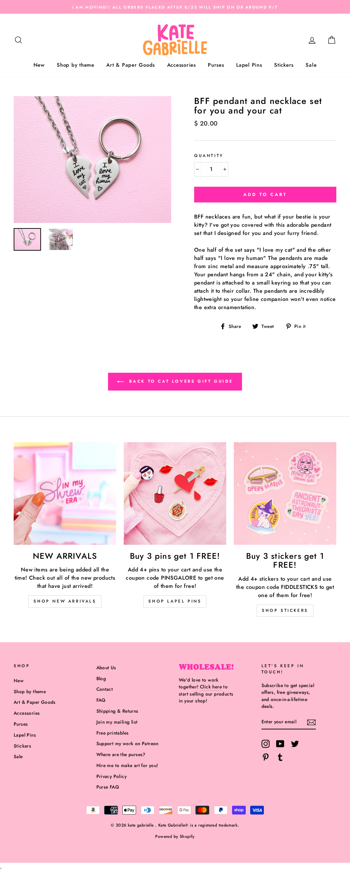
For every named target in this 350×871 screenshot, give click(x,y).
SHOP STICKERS (285, 610)
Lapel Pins (249, 65)
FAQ (101, 700)
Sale (311, 65)
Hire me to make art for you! (127, 765)
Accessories (181, 65)
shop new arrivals (64, 601)
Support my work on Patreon (127, 743)
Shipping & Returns (117, 711)
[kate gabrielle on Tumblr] (280, 757)
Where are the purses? (121, 754)
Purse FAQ (107, 786)
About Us (106, 667)
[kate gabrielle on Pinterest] (265, 757)
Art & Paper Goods (130, 65)
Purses (216, 65)
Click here (211, 686)
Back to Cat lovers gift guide (179, 381)
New (39, 65)
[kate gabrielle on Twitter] (295, 744)
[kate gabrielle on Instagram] (265, 744)
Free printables (112, 732)
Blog (101, 678)
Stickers (284, 65)
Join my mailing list (117, 721)
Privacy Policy (111, 776)
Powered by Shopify (174, 836)
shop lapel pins (174, 601)
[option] (175, 6)
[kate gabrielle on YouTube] (280, 744)
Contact (104, 689)
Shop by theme (75, 65)
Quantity (209, 156)
